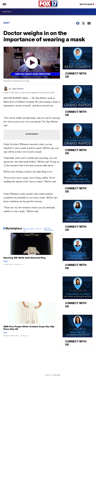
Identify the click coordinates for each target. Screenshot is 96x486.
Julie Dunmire (18, 89)
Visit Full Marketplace (48, 229)
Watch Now (86, 4)
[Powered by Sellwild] (56, 375)
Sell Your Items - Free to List (32, 230)
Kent (7, 23)
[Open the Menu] (4, 4)
